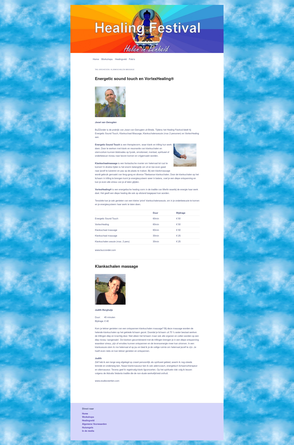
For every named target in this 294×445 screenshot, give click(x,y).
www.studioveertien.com (107, 380)
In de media (88, 430)
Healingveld (121, 59)
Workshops (107, 59)
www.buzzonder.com (105, 250)
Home (96, 59)
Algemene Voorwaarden (94, 423)
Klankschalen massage (116, 266)
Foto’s (132, 59)
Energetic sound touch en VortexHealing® (134, 78)
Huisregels (87, 427)
